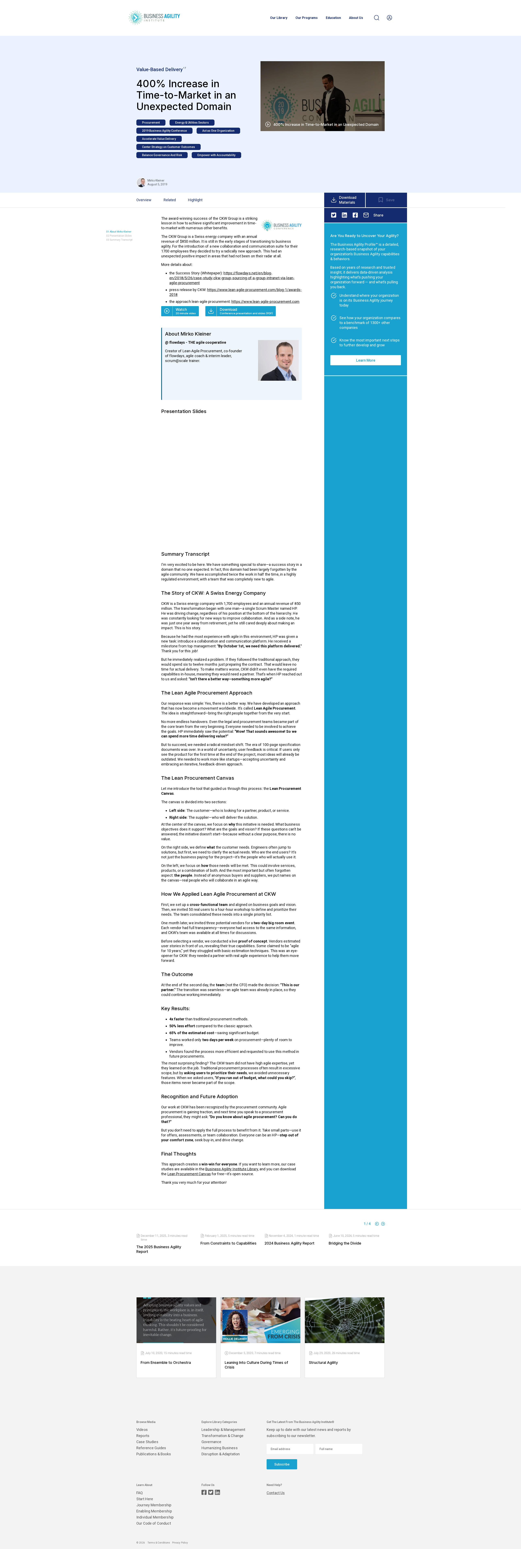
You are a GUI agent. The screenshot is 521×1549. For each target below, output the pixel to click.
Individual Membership (155, 1517)
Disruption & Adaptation (220, 1454)
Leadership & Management (223, 1429)
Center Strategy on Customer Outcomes (168, 147)
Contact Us (276, 1493)
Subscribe (281, 1464)
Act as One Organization (218, 130)
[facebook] (355, 215)
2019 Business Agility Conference (164, 130)
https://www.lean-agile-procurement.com (265, 301)
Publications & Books (153, 1454)
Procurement (151, 122)
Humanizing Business (219, 1448)
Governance (211, 1442)
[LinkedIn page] (217, 1492)
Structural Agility (323, 1362)
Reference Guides (151, 1448)
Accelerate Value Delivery (159, 138)
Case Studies (147, 1442)
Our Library (278, 18)
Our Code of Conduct (153, 1523)
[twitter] (333, 215)
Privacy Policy (180, 1542)
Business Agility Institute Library (231, 1169)
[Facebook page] (204, 1492)
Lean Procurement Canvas (189, 1174)
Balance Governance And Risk (162, 155)
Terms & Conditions (159, 1542)
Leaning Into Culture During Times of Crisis (256, 1364)
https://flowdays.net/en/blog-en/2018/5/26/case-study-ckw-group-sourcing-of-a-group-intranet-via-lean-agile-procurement (231, 278)
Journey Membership (154, 1505)
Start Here (144, 1499)
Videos (142, 1429)
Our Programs (307, 18)
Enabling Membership (154, 1511)
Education (333, 18)
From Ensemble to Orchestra (166, 1362)
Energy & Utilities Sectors (192, 122)
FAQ (139, 1493)
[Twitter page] (210, 1492)
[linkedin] (344, 215)
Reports (142, 1436)
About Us (356, 18)
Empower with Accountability (216, 155)
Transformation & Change (222, 1436)
